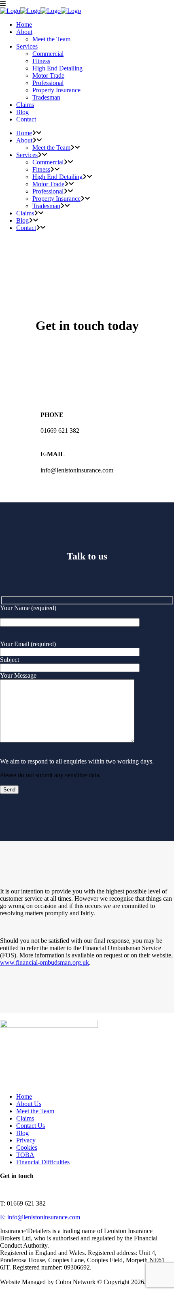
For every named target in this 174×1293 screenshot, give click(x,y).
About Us (28, 1103)
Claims (25, 1118)
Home (24, 1096)
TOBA (25, 1154)
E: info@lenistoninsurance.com (40, 1217)
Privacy (26, 1140)
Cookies (26, 1147)
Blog (22, 1132)
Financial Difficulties (43, 1162)
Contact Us (30, 1125)
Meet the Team (35, 1111)
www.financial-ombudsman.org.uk (44, 962)
